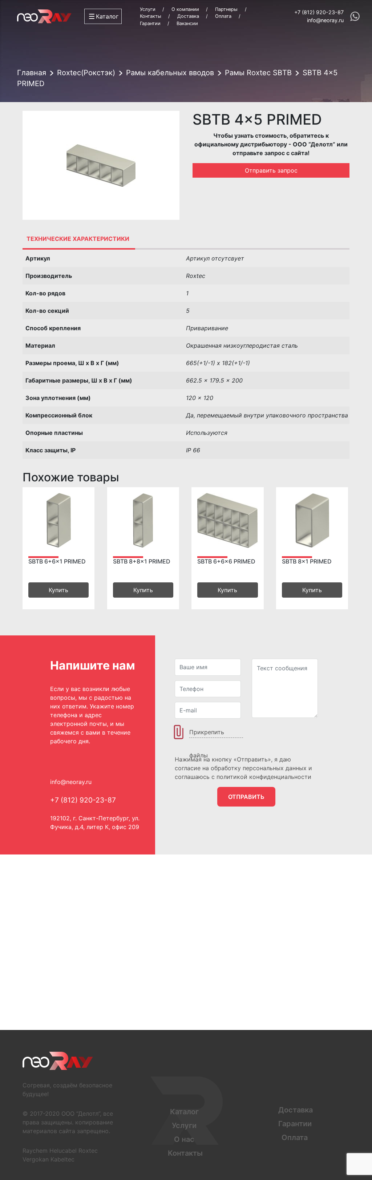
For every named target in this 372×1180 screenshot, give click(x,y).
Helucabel (63, 1150)
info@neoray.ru (325, 20)
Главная (31, 72)
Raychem (35, 1150)
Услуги (147, 9)
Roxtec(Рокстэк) (86, 72)
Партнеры (226, 9)
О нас (184, 1139)
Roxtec (88, 1150)
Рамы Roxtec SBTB (258, 72)
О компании (185, 9)
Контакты (150, 16)
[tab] (78, 238)
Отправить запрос (271, 170)
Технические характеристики (78, 238)
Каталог (184, 1111)
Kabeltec (62, 1159)
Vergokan (36, 1159)
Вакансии (187, 23)
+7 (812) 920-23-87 (319, 12)
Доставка (188, 16)
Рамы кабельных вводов (170, 72)
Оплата (223, 16)
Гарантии (150, 23)
